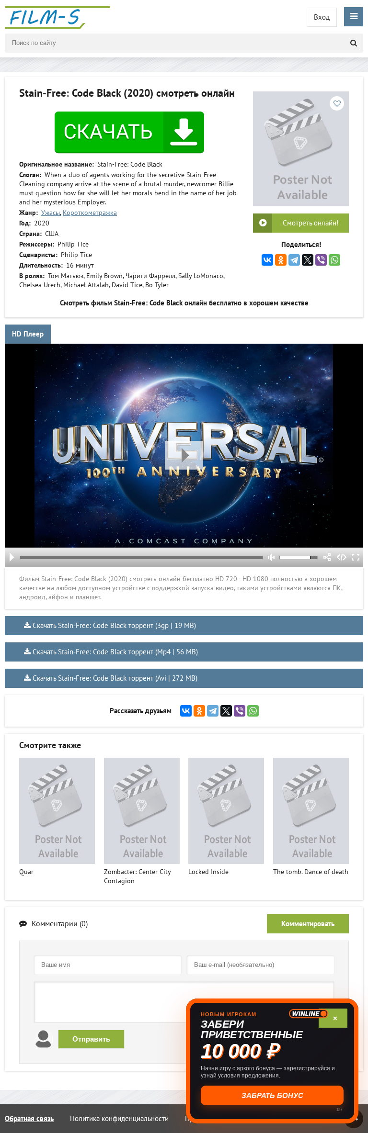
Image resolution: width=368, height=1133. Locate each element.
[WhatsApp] (334, 260)
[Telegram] (294, 260)
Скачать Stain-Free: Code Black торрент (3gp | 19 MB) (114, 625)
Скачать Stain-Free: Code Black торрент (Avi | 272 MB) (115, 678)
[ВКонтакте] (267, 260)
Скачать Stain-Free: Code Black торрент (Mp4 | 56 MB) (115, 652)
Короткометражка (90, 213)
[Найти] (353, 43)
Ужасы (50, 213)
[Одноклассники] (281, 260)
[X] (307, 260)
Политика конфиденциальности (119, 1118)
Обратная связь (29, 1118)
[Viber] (321, 260)
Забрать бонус (272, 1095)
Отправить (91, 1039)
